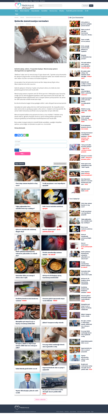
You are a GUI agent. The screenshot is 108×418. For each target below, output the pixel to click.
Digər (16, 14)
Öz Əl (86, 11)
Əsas (16, 11)
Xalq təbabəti (35, 11)
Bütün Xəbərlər (24, 11)
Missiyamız (42, 1)
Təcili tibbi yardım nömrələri (74, 11)
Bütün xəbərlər (40, 399)
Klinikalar (67, 411)
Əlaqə (30, 1)
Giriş (91, 5)
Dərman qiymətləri (24, 1)
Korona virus (53, 11)
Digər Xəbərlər (19, 164)
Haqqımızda (36, 1)
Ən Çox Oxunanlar (60, 164)
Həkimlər (16, 1)
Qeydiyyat (85, 5)
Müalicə (61, 11)
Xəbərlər (16, 17)
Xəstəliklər (44, 11)
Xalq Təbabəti (73, 411)
